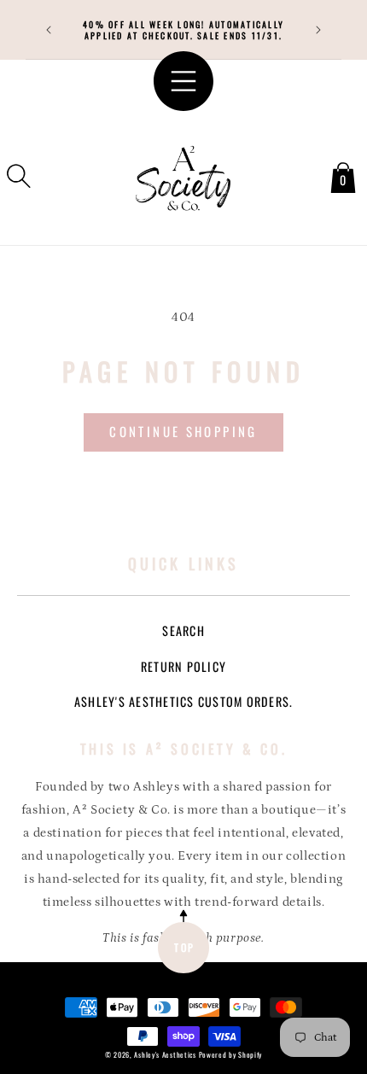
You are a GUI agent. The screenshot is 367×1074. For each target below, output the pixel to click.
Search (183, 630)
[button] (19, 176)
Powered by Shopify (231, 1054)
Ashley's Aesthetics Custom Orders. (184, 701)
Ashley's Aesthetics (164, 1054)
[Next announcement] (318, 30)
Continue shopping (183, 431)
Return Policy (183, 666)
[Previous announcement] (48, 30)
